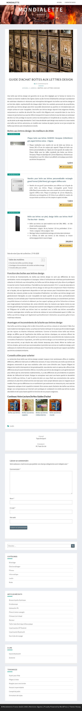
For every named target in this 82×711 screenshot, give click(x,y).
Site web (13, 517)
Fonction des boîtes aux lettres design (21, 263)
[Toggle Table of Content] (42, 260)
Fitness (11, 570)
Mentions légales (35, 707)
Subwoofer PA (13, 608)
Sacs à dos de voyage (16, 636)
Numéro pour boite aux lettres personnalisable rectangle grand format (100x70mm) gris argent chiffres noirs (50, 179)
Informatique (13, 574)
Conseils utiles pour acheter (18, 268)
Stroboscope (13, 604)
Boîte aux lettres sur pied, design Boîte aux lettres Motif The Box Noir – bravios (50, 218)
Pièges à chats (14, 680)
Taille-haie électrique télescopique (21, 624)
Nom (12, 498)
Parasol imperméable (16, 687)
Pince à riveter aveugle (16, 612)
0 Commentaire (42, 83)
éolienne (12, 658)
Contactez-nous (70, 2)
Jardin (33, 88)
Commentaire (15, 469)
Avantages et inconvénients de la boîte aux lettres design (27, 265)
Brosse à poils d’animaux (17, 600)
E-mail (12, 508)
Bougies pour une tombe (17, 683)
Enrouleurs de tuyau (15, 695)
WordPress (64, 707)
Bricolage (12, 562)
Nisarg (78, 707)
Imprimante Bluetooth (17, 632)
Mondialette (12, 2)
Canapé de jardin (14, 691)
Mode (11, 582)
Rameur (11, 620)
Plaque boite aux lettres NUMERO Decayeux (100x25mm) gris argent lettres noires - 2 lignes (50, 139)
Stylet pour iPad (14, 676)
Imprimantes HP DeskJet (17, 628)
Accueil (59, 2)
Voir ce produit (66, 167)
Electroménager (14, 566)
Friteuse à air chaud (15, 616)
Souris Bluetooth (15, 654)
